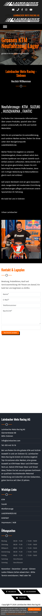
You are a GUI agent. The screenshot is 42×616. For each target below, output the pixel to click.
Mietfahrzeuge (7, 509)
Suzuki (4, 504)
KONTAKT (5, 518)
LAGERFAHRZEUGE (9, 513)
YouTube (22, 598)
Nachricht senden (10, 333)
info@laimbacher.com (10, 441)
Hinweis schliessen (34, 609)
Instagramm (31, 592)
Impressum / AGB (8, 522)
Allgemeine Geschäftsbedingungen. (15, 614)
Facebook (12, 592)
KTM (3, 499)
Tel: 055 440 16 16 (8, 445)
